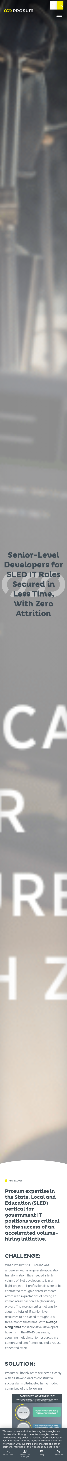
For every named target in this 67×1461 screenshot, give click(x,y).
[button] (59, 16)
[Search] (60, 5)
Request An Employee (25, 1455)
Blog (42, 1454)
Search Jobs (8, 1454)
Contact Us (58, 1454)
